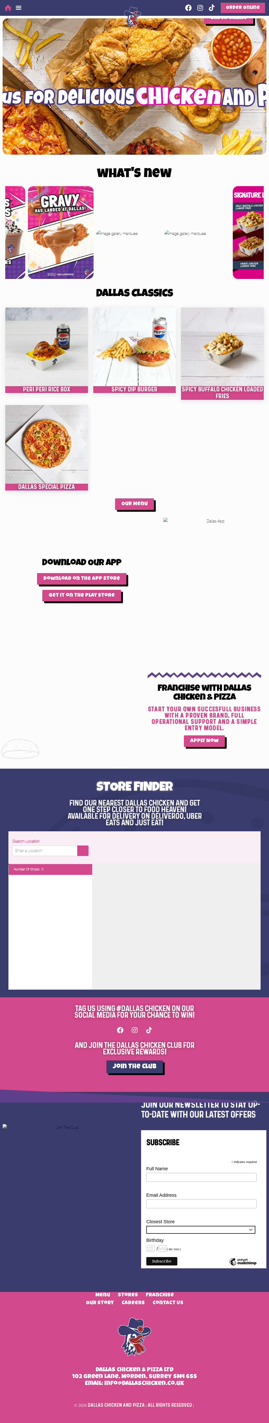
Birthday (155, 1240)
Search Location (26, 841)
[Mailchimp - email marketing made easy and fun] (243, 1265)
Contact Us (168, 1303)
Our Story (100, 1303)
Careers (133, 1303)
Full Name (157, 1168)
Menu (102, 1295)
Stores (128, 1295)
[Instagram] (134, 1030)
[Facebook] (120, 1030)
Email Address (161, 1195)
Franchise (160, 1295)
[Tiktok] (149, 1030)
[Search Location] (83, 850)
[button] (6, 88)
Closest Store (160, 1221)
